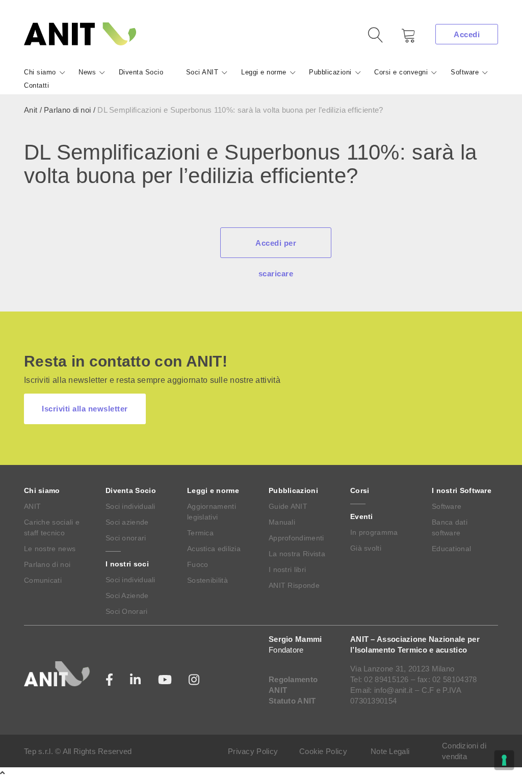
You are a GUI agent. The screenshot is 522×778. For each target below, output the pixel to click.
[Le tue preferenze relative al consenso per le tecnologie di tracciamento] (504, 760)
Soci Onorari (127, 611)
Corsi (360, 490)
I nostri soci (127, 564)
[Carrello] (401, 39)
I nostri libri (287, 569)
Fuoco (197, 564)
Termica (200, 533)
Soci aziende (127, 522)
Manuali (282, 522)
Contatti (36, 85)
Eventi (361, 516)
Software (465, 72)
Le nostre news (49, 548)
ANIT (32, 506)
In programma (374, 532)
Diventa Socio (141, 72)
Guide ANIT (288, 506)
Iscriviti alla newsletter (85, 408)
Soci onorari (126, 538)
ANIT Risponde (294, 585)
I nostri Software (461, 490)
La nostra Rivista (297, 554)
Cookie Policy (323, 751)
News (87, 72)
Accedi (467, 34)
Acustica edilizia (214, 548)
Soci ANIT (202, 72)
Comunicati (43, 580)
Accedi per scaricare (275, 248)
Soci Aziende (127, 595)
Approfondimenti (296, 538)
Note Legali (390, 751)
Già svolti (365, 548)
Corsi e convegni (401, 72)
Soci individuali (130, 506)
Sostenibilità (207, 580)
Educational (451, 548)
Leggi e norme (263, 72)
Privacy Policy (253, 751)
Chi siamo (40, 72)
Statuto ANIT (292, 700)
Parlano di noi (67, 110)
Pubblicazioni (330, 72)
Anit (30, 110)
